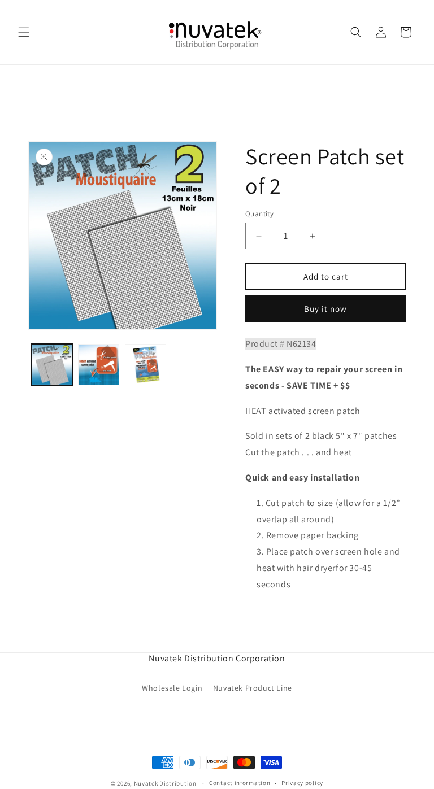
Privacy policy (302, 783)
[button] (23, 32)
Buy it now (325, 308)
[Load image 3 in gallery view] (145, 364)
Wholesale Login (172, 688)
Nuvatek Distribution (165, 783)
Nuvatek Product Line (252, 688)
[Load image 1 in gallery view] (51, 364)
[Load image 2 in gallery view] (98, 364)
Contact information (239, 783)
